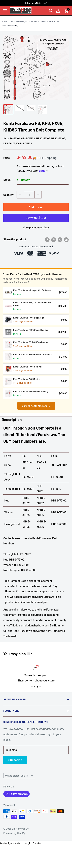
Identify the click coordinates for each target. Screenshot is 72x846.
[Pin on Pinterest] (53, 239)
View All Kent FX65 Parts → (36, 405)
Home (4, 21)
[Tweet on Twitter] (60, 239)
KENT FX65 (54, 21)
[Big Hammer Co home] (20, 10)
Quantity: (9, 194)
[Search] (51, 10)
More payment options (36, 227)
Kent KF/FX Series (38, 21)
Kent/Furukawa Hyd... (19, 21)
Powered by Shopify (14, 833)
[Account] (58, 10)
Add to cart (36, 207)
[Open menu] (5, 10)
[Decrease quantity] (20, 194)
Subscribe (15, 760)
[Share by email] (66, 239)
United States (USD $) (16, 775)
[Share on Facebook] (47, 239)
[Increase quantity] (38, 194)
